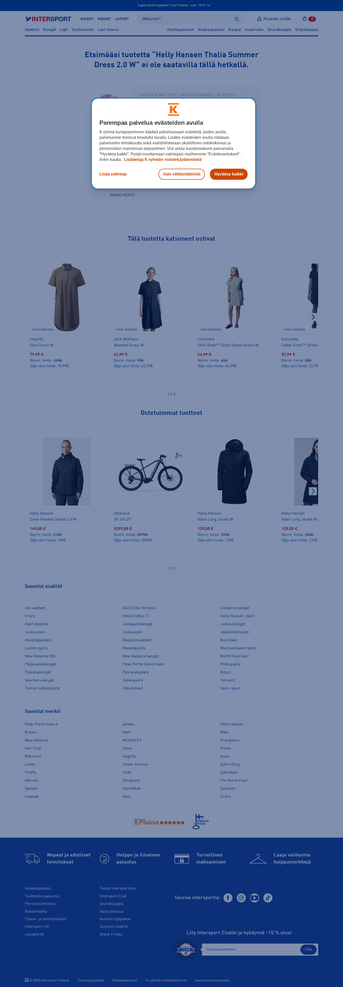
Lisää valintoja (113, 174)
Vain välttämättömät (181, 174)
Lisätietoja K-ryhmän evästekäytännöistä (162, 159)
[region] (173, 144)
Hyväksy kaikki (228, 174)
